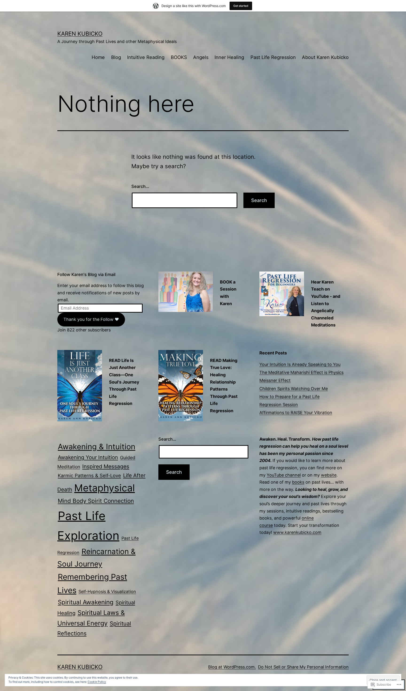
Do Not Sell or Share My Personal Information (303, 666)
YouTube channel (284, 475)
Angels (200, 57)
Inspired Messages (105, 466)
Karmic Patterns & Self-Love (89, 475)
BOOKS (179, 57)
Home (98, 57)
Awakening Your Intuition (88, 457)
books (298, 482)
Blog (116, 57)
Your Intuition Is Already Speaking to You (299, 364)
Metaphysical (104, 488)
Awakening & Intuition (96, 446)
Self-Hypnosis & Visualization (107, 591)
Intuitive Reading (145, 57)
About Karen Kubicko (325, 57)
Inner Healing (229, 57)
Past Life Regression (273, 57)
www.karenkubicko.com (297, 532)
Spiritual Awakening (85, 602)
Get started (240, 6)
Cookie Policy (97, 681)
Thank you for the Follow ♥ (91, 319)
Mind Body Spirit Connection (96, 500)
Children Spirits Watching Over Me (293, 388)
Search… (140, 186)
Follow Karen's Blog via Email (86, 274)
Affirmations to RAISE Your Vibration (295, 412)
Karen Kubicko (79, 33)
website (328, 475)
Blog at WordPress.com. (232, 666)
